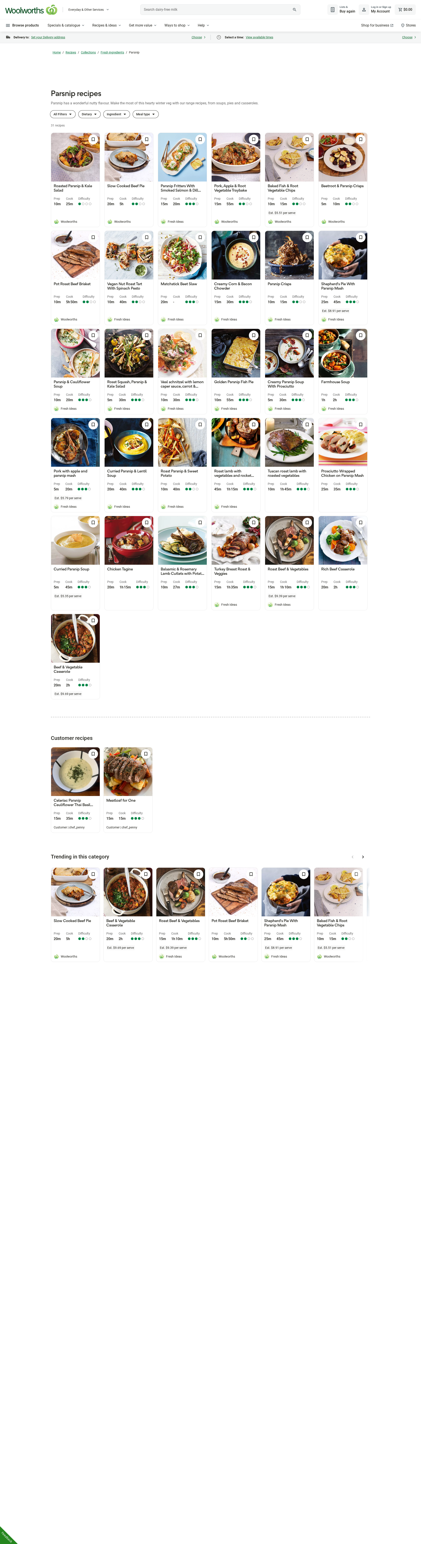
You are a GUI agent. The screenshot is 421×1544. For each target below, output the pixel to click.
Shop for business (375, 25)
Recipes (71, 52)
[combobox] (220, 9)
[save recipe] (93, 139)
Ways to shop (175, 25)
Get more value (140, 25)
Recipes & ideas (104, 25)
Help (201, 25)
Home (57, 52)
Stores (411, 25)
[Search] (295, 9)
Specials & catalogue (64, 25)
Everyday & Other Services (86, 9)
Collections (88, 52)
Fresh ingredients (112, 52)
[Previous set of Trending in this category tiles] (352, 856)
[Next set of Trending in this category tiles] (363, 856)
